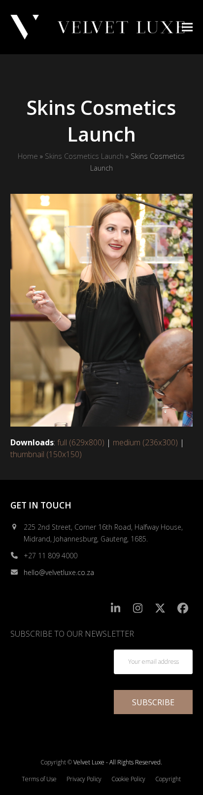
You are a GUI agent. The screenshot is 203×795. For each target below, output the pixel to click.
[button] (187, 27)
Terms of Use (39, 779)
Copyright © (56, 762)
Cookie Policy (128, 779)
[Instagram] (138, 608)
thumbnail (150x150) (46, 454)
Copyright (168, 779)
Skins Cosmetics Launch (84, 156)
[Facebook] (183, 608)
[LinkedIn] (115, 608)
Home (28, 156)
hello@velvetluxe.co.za (59, 572)
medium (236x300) (145, 442)
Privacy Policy (84, 779)
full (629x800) (80, 442)
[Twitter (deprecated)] (160, 608)
